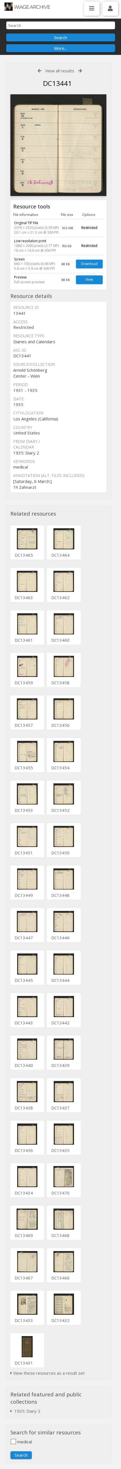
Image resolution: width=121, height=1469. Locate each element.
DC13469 (24, 1235)
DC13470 (60, 1193)
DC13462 (60, 597)
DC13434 (24, 1193)
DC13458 (60, 682)
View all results (59, 70)
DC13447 (24, 937)
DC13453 (24, 810)
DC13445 (24, 980)
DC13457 (24, 725)
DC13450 (60, 852)
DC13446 (60, 937)
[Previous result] (39, 71)
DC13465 (24, 555)
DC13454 (60, 767)
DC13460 (60, 640)
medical (24, 1442)
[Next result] (80, 71)
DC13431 (24, 1363)
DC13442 (60, 1023)
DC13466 (60, 1278)
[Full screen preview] (58, 145)
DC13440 (24, 1065)
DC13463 (24, 597)
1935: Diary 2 (26, 1411)
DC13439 (60, 1065)
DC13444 (60, 980)
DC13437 (60, 1108)
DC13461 (24, 640)
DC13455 (24, 767)
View (89, 279)
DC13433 (24, 1320)
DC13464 (60, 555)
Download (89, 263)
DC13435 (60, 1150)
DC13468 (60, 1235)
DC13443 (24, 1023)
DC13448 (60, 895)
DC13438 (24, 1108)
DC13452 (60, 810)
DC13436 (24, 1150)
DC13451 (24, 852)
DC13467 (24, 1278)
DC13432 (60, 1320)
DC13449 (24, 895)
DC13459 (24, 682)
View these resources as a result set (48, 1373)
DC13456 (60, 725)
